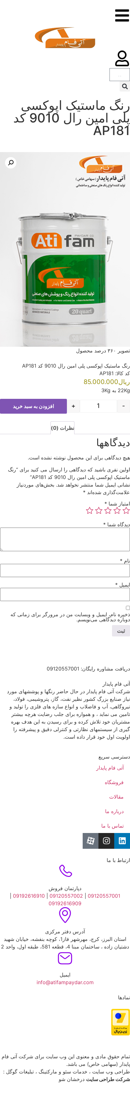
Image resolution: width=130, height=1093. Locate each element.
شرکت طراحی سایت (108, 1079)
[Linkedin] (122, 841)
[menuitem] (124, 98)
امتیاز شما (117, 503)
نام (125, 560)
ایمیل (122, 584)
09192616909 (65, 903)
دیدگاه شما (116, 524)
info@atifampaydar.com (65, 982)
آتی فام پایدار (110, 768)
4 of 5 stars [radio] (99, 510)
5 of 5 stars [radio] (89, 510)
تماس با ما (112, 826)
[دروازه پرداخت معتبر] (120, 1034)
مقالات (116, 797)
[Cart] (119, 74)
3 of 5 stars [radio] (108, 510)
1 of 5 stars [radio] (126, 510)
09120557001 (104, 896)
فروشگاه (114, 782)
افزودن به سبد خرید (33, 406)
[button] (125, 86)
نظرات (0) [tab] (62, 428)
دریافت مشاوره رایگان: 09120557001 (88, 668)
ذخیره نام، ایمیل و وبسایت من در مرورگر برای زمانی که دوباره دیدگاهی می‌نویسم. (70, 617)
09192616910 (28, 896)
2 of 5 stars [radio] (117, 510)
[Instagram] (106, 841)
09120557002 (66, 896)
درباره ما (114, 811)
